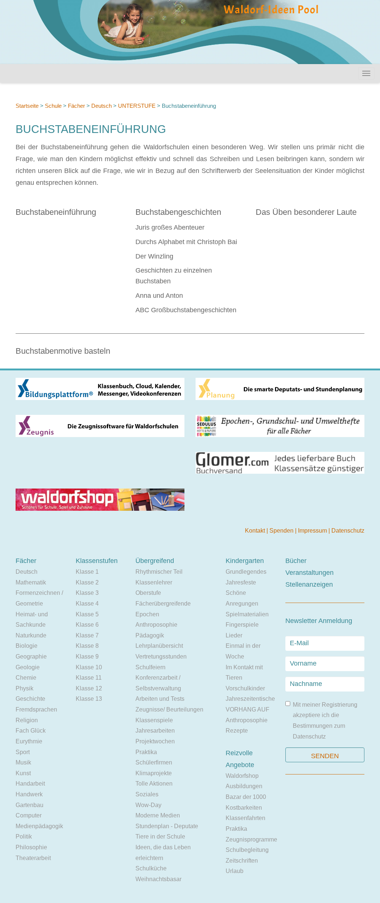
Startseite (27, 106)
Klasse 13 (89, 699)
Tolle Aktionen (154, 783)
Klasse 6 (87, 625)
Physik (24, 688)
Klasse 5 (87, 614)
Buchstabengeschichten (178, 212)
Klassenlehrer (153, 582)
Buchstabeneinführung (56, 212)
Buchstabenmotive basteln (63, 351)
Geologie (28, 667)
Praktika (146, 752)
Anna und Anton (159, 295)
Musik (23, 762)
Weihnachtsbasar (158, 879)
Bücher (296, 560)
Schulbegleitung (247, 850)
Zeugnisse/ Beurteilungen (169, 709)
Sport (23, 752)
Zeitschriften (242, 860)
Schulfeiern (150, 667)
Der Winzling (154, 256)
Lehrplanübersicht (159, 646)
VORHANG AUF (247, 709)
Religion (27, 720)
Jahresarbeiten (155, 730)
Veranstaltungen (309, 572)
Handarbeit (30, 783)
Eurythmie (29, 741)
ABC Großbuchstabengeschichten (185, 310)
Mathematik (31, 582)
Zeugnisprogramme (251, 839)
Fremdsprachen (36, 709)
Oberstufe (148, 593)
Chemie (26, 677)
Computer (29, 815)
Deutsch (101, 106)
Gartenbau (29, 805)
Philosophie (31, 847)
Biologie (26, 646)
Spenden (282, 530)
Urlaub (234, 871)
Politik (24, 836)
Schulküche (151, 868)
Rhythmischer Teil (159, 572)
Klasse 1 (87, 572)
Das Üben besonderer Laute (306, 212)
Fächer (76, 106)
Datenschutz (347, 530)
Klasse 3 (87, 593)
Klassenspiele (154, 720)
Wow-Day (148, 805)
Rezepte (237, 730)
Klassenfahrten (245, 818)
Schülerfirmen (153, 762)
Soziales (146, 794)
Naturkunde (31, 635)
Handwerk (29, 794)
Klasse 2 (87, 582)
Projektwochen (155, 741)
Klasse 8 (87, 646)
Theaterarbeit (33, 858)
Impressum (313, 530)
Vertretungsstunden (161, 656)
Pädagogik (149, 635)
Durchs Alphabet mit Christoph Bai (186, 242)
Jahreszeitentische (250, 699)
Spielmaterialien (247, 614)
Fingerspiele (242, 625)
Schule (53, 106)
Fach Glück (31, 730)
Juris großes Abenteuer (169, 227)
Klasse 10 (89, 667)
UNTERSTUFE (136, 106)
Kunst (23, 773)
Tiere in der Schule (160, 836)
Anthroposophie (156, 625)
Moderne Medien (157, 815)
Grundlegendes (246, 572)
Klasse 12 (89, 688)
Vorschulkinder (245, 688)
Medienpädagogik (39, 826)
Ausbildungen (244, 786)
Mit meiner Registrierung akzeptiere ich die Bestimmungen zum (325, 721)
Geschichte (30, 699)
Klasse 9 (87, 656)
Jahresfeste (241, 582)
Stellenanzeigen (309, 584)
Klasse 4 (87, 603)
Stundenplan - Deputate (166, 826)
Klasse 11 (89, 677)
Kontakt (255, 530)
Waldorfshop (242, 776)
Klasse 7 (87, 635)
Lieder (234, 635)
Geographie (31, 656)
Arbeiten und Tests (159, 699)
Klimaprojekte (153, 773)
